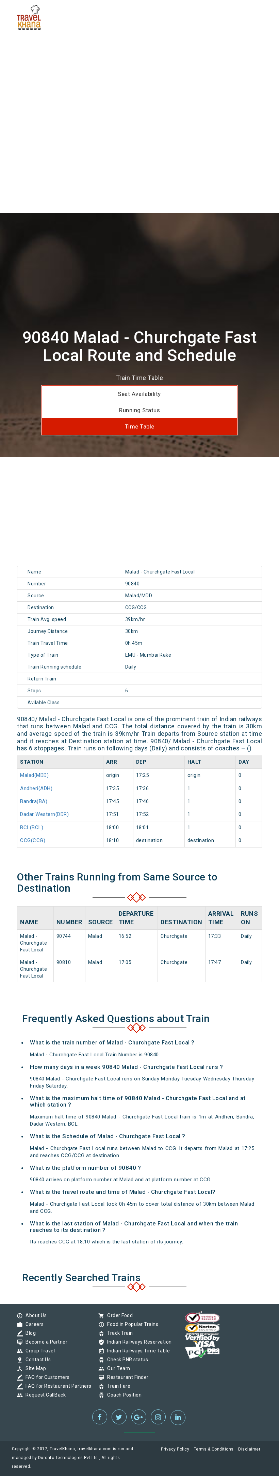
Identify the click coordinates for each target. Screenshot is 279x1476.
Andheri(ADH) (36, 788)
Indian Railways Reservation (138, 1342)
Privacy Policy (175, 1449)
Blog (29, 1333)
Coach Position (123, 1395)
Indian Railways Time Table (137, 1350)
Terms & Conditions (214, 1449)
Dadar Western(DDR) (44, 814)
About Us (34, 1315)
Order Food (118, 1315)
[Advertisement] (139, 47)
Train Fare (117, 1386)
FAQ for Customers (46, 1377)
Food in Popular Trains (131, 1324)
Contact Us (36, 1359)
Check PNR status (126, 1359)
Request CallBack (44, 1395)
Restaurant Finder (126, 1377)
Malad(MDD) (34, 775)
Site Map (34, 1368)
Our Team (117, 1368)
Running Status (139, 410)
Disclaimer (249, 1449)
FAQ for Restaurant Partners (57, 1386)
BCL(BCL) (31, 827)
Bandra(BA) (33, 801)
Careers (33, 1324)
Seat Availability (139, 393)
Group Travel (38, 1350)
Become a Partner (44, 1342)
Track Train (118, 1333)
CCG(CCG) (32, 840)
